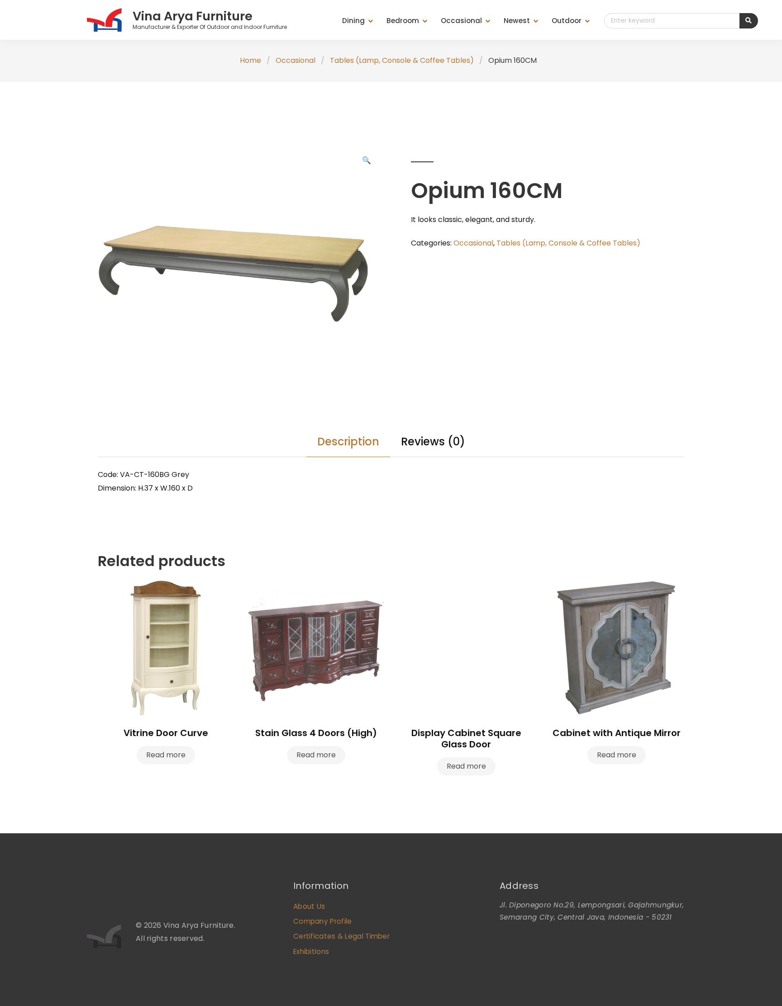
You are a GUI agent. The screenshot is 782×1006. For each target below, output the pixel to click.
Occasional (461, 20)
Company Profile (322, 921)
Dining (353, 20)
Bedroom (402, 20)
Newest (517, 20)
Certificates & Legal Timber (341, 936)
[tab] (348, 441)
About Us (309, 906)
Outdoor (567, 20)
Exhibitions (311, 951)
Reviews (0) (433, 441)
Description (348, 441)
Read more (166, 755)
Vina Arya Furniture (193, 16)
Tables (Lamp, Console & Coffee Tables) (402, 60)
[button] (366, 160)
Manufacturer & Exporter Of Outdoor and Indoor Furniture (210, 27)
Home (250, 60)
